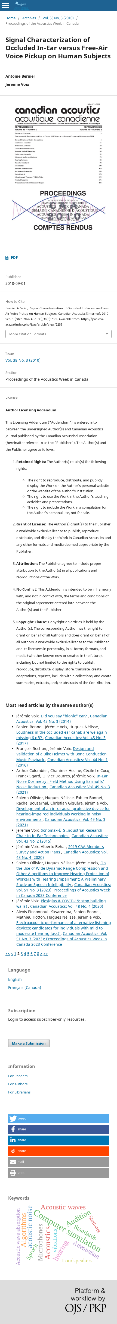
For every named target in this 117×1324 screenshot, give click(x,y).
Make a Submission (29, 1043)
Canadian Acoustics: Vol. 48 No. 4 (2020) (66, 906)
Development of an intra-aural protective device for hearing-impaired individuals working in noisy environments (63, 814)
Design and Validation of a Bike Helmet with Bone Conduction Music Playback (61, 754)
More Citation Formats (27, 334)
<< (7, 953)
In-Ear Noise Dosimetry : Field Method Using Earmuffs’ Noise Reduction (62, 781)
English (15, 979)
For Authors (17, 1084)
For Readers (17, 1075)
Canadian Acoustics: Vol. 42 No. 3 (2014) (61, 718)
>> (46, 953)
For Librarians (19, 1092)
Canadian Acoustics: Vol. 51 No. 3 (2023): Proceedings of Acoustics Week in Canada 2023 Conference (63, 890)
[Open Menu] (5, 5)
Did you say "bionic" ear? (64, 715)
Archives (29, 17)
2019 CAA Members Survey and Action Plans (60, 849)
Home (10, 17)
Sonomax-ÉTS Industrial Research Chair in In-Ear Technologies (59, 833)
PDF (14, 257)
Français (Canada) (24, 987)
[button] (58, 1118)
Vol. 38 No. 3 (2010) (58, 17)
